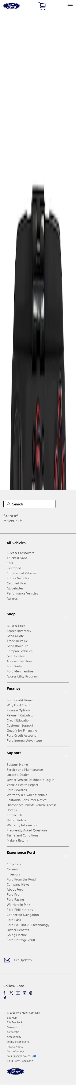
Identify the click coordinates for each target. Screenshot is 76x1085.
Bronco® (11, 515)
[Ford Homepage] (15, 1074)
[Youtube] (18, 993)
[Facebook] (5, 993)
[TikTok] (5, 997)
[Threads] (31, 993)
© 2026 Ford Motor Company (23, 1012)
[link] (12, 1017)
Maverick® (12, 520)
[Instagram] (24, 993)
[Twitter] (11, 993)
